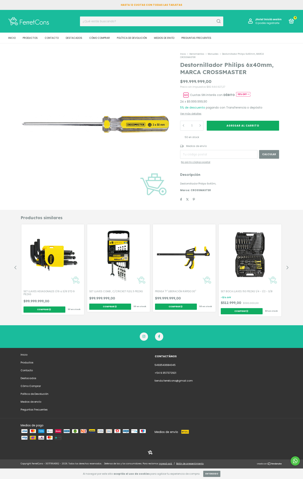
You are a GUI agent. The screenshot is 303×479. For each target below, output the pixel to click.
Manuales (213, 54)
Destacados (74, 38)
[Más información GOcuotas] (243, 95)
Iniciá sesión (273, 19)
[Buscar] (218, 21)
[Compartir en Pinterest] (194, 199)
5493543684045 (165, 365)
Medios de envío (164, 38)
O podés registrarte (267, 23)
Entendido (211, 473)
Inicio (12, 38)
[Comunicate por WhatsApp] (295, 461)
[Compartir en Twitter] (187, 199)
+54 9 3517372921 (165, 373)
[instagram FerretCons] (144, 336)
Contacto (52, 38)
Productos (30, 38)
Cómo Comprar (99, 38)
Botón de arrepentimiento (190, 463)
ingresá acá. (165, 463)
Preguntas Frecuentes (196, 38)
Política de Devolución (132, 38)
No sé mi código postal (195, 162)
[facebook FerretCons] (159, 336)
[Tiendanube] (269, 464)
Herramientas (196, 54)
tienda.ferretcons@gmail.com (174, 380)
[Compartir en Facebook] (181, 199)
